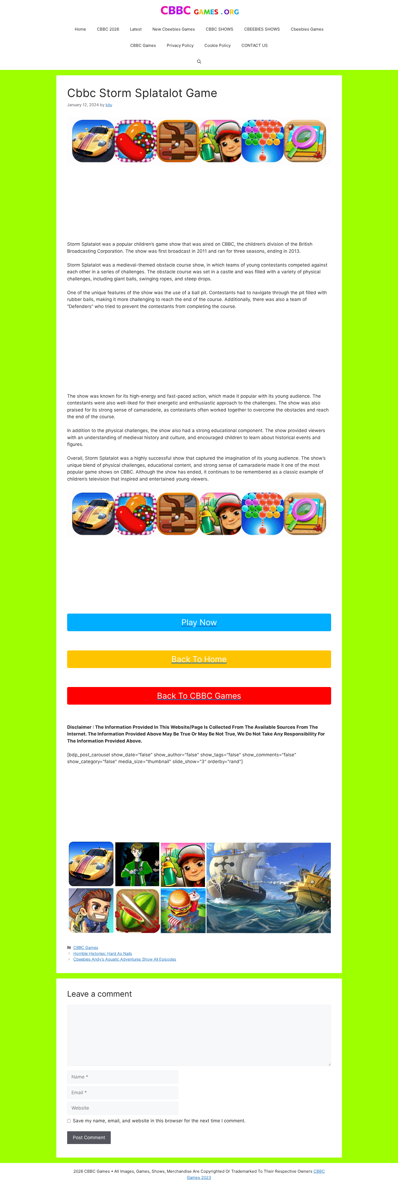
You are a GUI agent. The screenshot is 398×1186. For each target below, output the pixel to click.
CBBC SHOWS (219, 29)
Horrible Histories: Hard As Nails (102, 953)
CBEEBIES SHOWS (262, 29)
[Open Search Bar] (199, 62)
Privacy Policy (180, 45)
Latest (136, 29)
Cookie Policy (217, 45)
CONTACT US (255, 45)
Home (80, 29)
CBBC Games (143, 45)
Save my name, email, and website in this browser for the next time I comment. (159, 1120)
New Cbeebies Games (173, 29)
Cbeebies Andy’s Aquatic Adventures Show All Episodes (124, 959)
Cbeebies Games (307, 29)
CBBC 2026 (108, 29)
